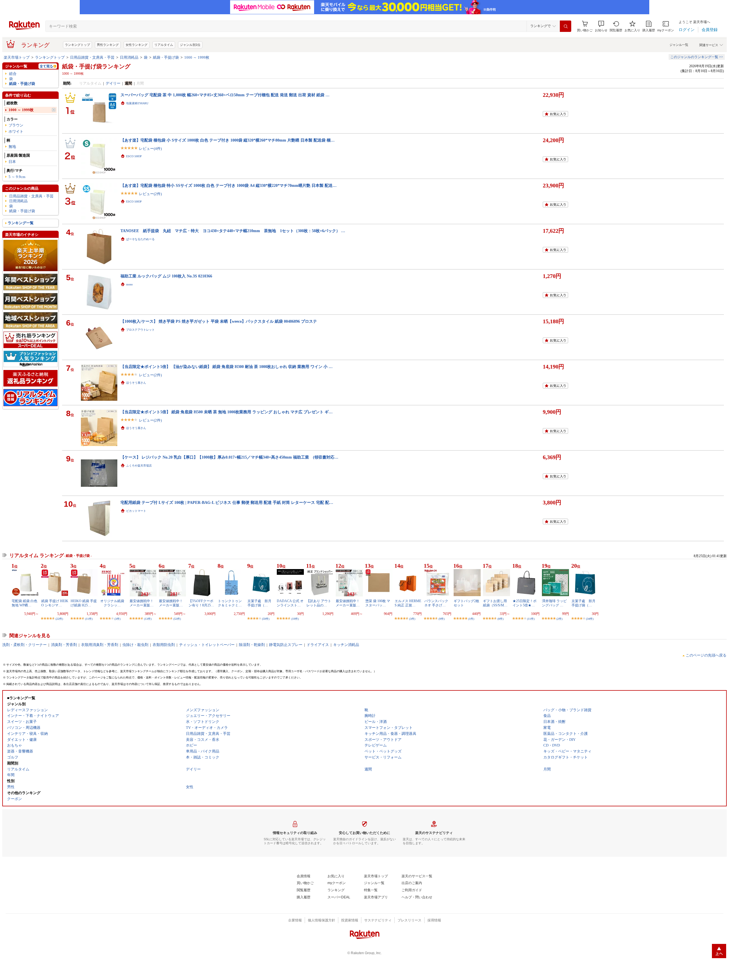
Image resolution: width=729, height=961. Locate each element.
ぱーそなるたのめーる (140, 239)
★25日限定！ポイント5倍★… (524, 603)
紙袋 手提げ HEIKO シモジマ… (54, 603)
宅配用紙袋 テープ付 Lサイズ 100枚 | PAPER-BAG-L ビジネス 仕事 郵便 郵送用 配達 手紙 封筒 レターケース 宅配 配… (226, 502)
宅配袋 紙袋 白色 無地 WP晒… (24, 603)
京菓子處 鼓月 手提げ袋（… (261, 603)
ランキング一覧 (21, 223)
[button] (601, 26)
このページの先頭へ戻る (706, 655)
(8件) (500, 618)
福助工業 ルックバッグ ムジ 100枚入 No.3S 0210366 (166, 276)
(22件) (59, 618)
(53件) (177, 618)
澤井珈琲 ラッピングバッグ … (554, 603)
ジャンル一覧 (678, 44)
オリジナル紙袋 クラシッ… (112, 603)
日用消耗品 (129, 57)
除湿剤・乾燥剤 (252, 645)
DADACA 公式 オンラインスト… (290, 603)
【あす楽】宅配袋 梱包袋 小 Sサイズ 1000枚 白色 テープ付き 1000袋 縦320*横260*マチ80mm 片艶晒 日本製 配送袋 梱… (227, 140)
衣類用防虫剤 (164, 645)
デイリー (113, 83)
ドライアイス (318, 645)
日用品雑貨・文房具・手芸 (92, 57)
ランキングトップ (77, 44)
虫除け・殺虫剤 (135, 645)
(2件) (559, 618)
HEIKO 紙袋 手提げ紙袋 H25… (84, 603)
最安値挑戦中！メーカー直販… (141, 603)
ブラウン (16, 125)
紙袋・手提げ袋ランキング (96, 66)
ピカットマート (136, 510)
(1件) (471, 618)
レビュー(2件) (150, 194)
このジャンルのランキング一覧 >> (696, 57)
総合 (13, 73)
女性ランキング (137, 44)
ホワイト (16, 131)
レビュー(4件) (150, 148)
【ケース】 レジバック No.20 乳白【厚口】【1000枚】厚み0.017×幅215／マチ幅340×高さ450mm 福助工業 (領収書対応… (229, 457)
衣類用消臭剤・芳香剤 (99, 645)
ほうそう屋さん (136, 382)
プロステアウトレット (140, 329)
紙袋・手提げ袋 (166, 57)
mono (129, 284)
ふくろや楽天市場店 (139, 465)
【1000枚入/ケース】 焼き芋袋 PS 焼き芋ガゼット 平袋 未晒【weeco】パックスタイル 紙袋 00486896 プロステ (218, 321)
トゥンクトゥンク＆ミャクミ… (230, 603)
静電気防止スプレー (285, 645)
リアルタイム (163, 44)
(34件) (589, 618)
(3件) (117, 618)
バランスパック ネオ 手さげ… (436, 603)
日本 (12, 162)
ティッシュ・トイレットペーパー (207, 645)
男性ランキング (108, 44)
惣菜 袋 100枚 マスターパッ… (377, 603)
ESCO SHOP (134, 156)
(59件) (265, 618)
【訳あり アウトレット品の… (318, 603)
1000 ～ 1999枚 (196, 57)
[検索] (565, 26)
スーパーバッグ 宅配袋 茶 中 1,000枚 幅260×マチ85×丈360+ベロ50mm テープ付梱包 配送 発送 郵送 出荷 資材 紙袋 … (224, 95)
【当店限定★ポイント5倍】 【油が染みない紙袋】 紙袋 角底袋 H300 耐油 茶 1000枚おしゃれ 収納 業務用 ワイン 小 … (226, 366)
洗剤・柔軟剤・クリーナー (24, 645)
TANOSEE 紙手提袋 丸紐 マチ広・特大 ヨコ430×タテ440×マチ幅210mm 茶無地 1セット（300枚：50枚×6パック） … (232, 230)
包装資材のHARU (137, 103)
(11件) (89, 618)
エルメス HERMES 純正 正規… (408, 603)
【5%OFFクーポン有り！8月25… (201, 603)
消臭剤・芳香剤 (64, 645)
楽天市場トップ (17, 57)
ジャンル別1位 (190, 44)
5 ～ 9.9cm (17, 177)
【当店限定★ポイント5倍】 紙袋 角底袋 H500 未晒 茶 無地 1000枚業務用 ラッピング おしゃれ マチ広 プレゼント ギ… (226, 412)
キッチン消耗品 (346, 645)
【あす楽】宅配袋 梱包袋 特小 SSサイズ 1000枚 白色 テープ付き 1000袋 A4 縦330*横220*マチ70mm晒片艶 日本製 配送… (228, 185)
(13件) (147, 618)
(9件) (442, 618)
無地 (12, 146)
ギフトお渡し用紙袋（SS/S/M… (495, 603)
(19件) (295, 618)
